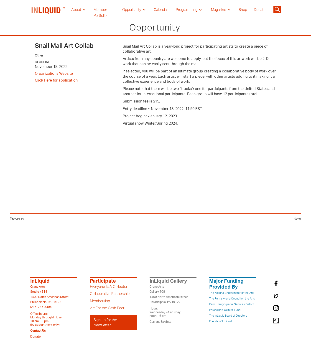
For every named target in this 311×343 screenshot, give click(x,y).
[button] (78, 9)
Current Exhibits (160, 321)
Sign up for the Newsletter (105, 322)
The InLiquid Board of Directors (228, 315)
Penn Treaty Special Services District (231, 304)
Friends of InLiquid (220, 321)
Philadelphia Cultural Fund (224, 310)
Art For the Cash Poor (107, 308)
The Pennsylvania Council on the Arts (232, 298)
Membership (100, 301)
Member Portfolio (100, 13)
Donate (259, 10)
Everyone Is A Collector (108, 287)
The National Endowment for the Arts (231, 293)
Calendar (161, 10)
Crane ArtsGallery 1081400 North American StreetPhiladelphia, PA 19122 (169, 294)
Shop (243, 10)
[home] (48, 12)
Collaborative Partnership (110, 294)
